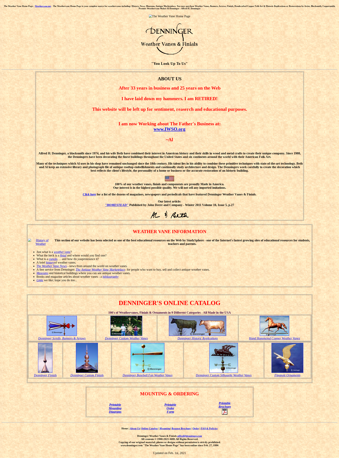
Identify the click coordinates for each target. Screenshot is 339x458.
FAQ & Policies (209, 428)
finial (63, 255)
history (50, 262)
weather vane (62, 252)
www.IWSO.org (169, 129)
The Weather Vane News (51, 266)
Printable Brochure (225, 404)
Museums (42, 273)
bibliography (110, 276)
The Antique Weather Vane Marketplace (100, 269)
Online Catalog (149, 428)
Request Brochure (181, 428)
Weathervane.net (43, 6)
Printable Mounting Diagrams (115, 408)
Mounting (164, 428)
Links (39, 280)
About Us (135, 428)
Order (196, 428)
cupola (53, 259)
